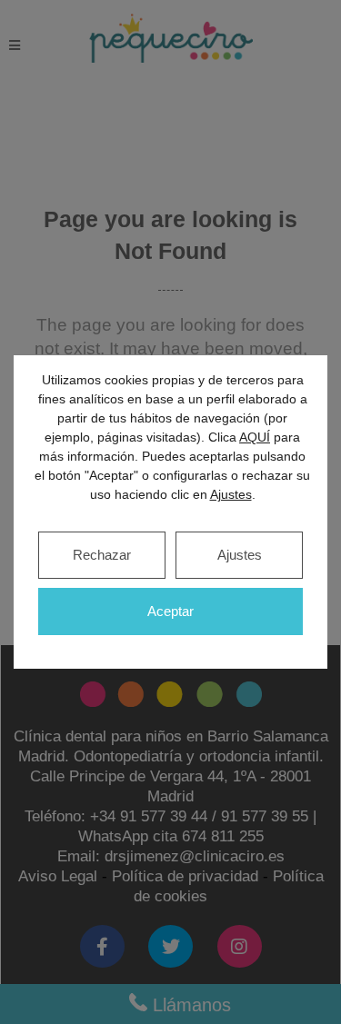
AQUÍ (254, 437)
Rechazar (102, 554)
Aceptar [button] (170, 611)
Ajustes (239, 554)
